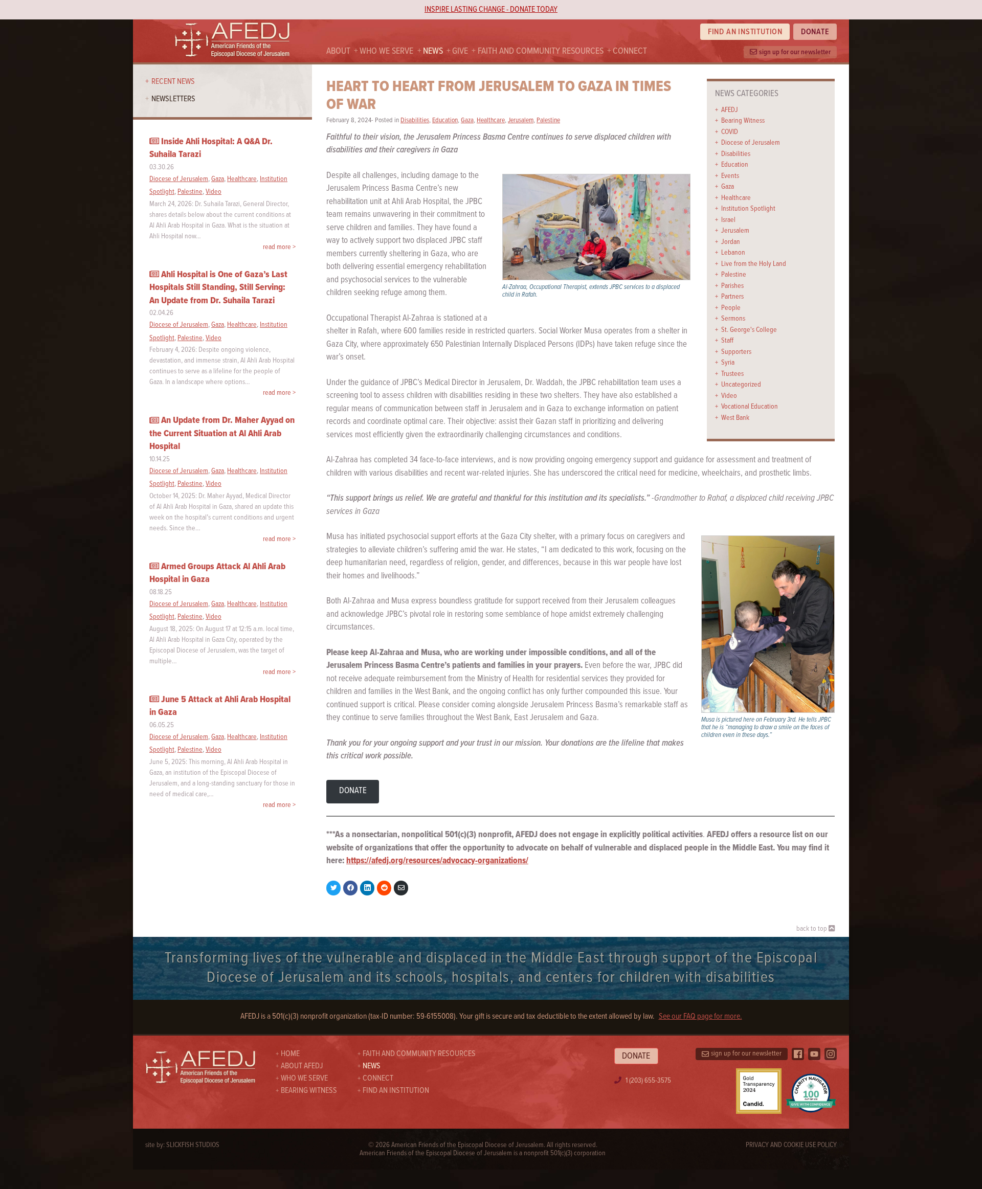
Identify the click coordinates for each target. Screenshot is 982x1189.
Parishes (732, 285)
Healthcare (736, 198)
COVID (729, 132)
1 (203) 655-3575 (648, 1080)
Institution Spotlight (748, 208)
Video (729, 395)
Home (290, 1053)
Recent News (173, 81)
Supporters (736, 351)
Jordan (730, 241)
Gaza (727, 186)
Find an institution (745, 32)
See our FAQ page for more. (700, 1016)
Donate (815, 32)
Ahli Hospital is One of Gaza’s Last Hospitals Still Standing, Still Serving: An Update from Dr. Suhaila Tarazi (218, 288)
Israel (728, 220)
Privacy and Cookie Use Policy (791, 1145)
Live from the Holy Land (753, 263)
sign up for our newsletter (795, 52)
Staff (727, 340)
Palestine (733, 274)
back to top (812, 929)
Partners (732, 296)
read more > (279, 247)
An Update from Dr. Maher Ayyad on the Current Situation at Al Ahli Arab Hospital (222, 434)
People (731, 307)
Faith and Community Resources (541, 51)
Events (730, 176)
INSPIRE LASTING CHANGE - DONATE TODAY (491, 9)
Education (734, 164)
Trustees (732, 373)
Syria (727, 362)
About (338, 51)
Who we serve (386, 51)
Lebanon (733, 252)
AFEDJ (729, 110)
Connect (630, 51)
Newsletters (173, 99)
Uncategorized (741, 384)
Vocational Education (749, 406)
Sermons (733, 318)
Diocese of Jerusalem (750, 142)
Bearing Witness (743, 120)
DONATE (353, 791)
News (433, 51)
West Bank (735, 417)
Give (460, 51)
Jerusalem (735, 230)
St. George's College (749, 329)
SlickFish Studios (192, 1145)
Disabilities (735, 154)
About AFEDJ (302, 1066)
